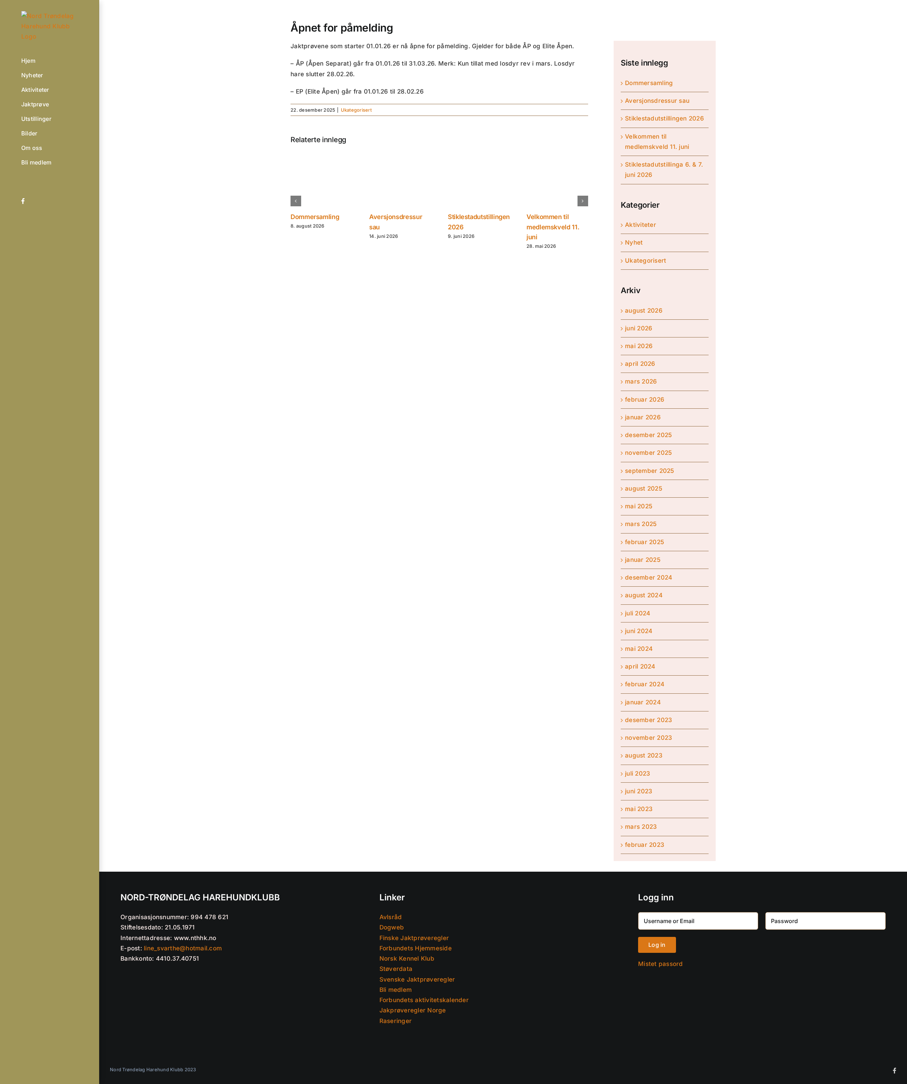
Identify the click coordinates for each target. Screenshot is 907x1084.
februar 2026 (644, 399)
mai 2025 (638, 506)
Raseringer (395, 1020)
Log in (656, 944)
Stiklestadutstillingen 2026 (664, 118)
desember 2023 (648, 719)
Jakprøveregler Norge (412, 1010)
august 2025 (643, 488)
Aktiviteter (640, 224)
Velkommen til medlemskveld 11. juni (552, 227)
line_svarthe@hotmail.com (183, 948)
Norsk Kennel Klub (406, 958)
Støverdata (396, 968)
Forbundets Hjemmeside (415, 948)
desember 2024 (648, 577)
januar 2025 (642, 559)
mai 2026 (639, 346)
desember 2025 (648, 434)
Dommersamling (315, 216)
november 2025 (648, 452)
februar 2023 (644, 844)
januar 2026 (643, 417)
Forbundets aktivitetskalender (424, 1000)
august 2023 (644, 755)
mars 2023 (641, 826)
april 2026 (640, 363)
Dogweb (391, 927)
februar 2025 (644, 542)
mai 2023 (639, 808)
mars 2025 (641, 523)
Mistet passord (660, 963)
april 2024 (640, 666)
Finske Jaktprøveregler (414, 937)
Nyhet (634, 242)
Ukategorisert (356, 110)
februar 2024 (644, 684)
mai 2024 (639, 648)
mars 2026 (641, 381)
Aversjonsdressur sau (657, 100)
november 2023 (648, 737)
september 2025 (649, 470)
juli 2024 (637, 613)
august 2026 (644, 310)
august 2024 (644, 595)
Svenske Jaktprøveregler (417, 979)
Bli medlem (395, 989)
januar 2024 (643, 702)
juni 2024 (638, 631)
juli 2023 (637, 773)
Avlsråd (390, 917)
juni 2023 (638, 791)
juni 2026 (638, 328)
